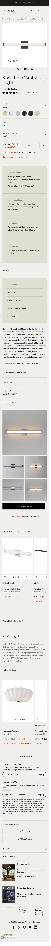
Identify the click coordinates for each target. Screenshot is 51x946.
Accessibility (7, 908)
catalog (32, 894)
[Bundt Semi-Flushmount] (18, 696)
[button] (10, 93)
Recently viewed (24, 531)
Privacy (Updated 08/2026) (22, 910)
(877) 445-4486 (29, 186)
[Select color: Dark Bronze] (13, 583)
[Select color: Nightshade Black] (8, 583)
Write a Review (32, 93)
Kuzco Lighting (40, 592)
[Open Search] (32, 10)
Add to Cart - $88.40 (24, 506)
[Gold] (5, 113)
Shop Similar (19, 577)
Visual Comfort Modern (11, 592)
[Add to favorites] (43, 78)
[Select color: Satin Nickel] (6, 583)
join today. (21, 872)
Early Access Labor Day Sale (25, 3)
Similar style (8, 531)
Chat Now (26, 831)
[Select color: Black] (35, 583)
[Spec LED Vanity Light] (24, 45)
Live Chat (14, 186)
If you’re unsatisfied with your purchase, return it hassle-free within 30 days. (23, 228)
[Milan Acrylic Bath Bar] (17, 553)
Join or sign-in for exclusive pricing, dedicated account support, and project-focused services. (23, 207)
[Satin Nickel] (18, 113)
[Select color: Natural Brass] (11, 583)
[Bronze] (30, 113)
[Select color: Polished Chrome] (41, 725)
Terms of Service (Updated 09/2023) (39, 911)
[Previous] (5, 3)
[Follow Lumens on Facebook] (13, 927)
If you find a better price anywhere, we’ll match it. (23, 251)
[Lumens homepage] (8, 11)
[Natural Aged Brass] (37, 113)
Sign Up (41, 774)
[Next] (44, 3)
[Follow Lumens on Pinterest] (19, 927)
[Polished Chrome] (11, 113)
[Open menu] (44, 11)
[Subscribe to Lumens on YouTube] (30, 927)
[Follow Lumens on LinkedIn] (35, 927)
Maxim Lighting (11, 89)
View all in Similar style (11, 621)
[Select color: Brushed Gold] (37, 583)
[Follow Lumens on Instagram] (24, 927)
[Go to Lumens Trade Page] (8, 872)
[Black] (24, 113)
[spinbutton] (36, 145)
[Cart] (38, 11)
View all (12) (12, 61)
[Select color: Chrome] (3, 583)
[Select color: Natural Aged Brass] (39, 725)
